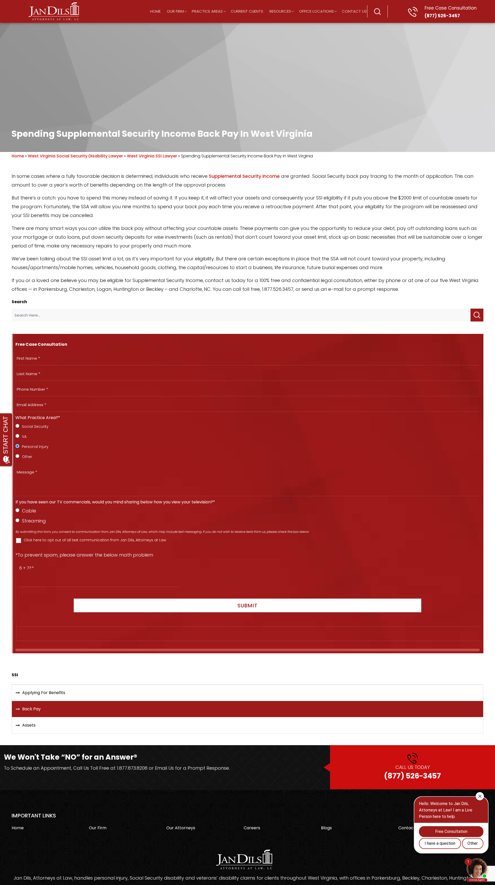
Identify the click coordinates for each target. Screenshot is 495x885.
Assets (29, 725)
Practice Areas (207, 11)
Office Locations (316, 11)
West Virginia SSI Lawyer (152, 156)
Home (155, 11)
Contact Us (354, 11)
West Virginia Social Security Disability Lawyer (75, 156)
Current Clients (247, 11)
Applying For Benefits (43, 693)
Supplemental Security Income (244, 176)
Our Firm (175, 11)
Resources (280, 11)
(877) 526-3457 (451, 12)
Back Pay (31, 709)
